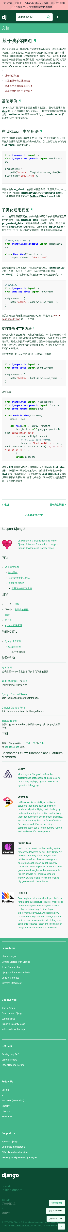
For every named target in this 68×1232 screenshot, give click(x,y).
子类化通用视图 (16, 583)
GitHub (5, 1090)
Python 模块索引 (13, 625)
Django (4, 17)
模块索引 (13, 681)
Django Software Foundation (16, 972)
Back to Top (35, 515)
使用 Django (14, 646)
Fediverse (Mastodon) (13, 1100)
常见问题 (7, 667)
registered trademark (21, 1225)
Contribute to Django (12, 1013)
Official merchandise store (15, 1152)
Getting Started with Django (16, 962)
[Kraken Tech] (8, 853)
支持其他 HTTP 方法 (22, 588)
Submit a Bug (8, 1018)
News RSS (7, 1116)
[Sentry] (8, 778)
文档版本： (55, 1218)
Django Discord (9, 1059)
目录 (7, 614)
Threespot (9, 1203)
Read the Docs (12, 747)
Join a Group (8, 1008)
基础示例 (12, 572)
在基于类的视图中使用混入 (19, 91)
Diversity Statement (12, 983)
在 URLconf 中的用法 (19, 577)
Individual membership (13, 1029)
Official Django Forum (14, 707)
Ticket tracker (9, 720)
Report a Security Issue (13, 1024)
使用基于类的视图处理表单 (19, 85)
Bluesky (6, 1106)
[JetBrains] (8, 807)
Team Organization (11, 967)
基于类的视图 (12, 75)
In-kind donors (12, 1190)
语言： (55, 1211)
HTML (28, 743)
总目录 (8, 620)
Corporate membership (13, 1146)
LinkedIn (6, 1111)
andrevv (9, 1213)
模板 (6, 504)
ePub (41, 743)
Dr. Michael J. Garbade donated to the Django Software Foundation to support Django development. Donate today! (38, 544)
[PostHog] (8, 902)
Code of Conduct (10, 977)
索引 (4, 681)
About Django (9, 956)
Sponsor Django (10, 1141)
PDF (35, 743)
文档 (5, 28)
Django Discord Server (15, 694)
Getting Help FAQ (10, 1054)
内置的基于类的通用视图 (17, 80)
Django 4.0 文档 (13, 641)
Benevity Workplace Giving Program (20, 1157)
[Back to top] (61, 1226)
